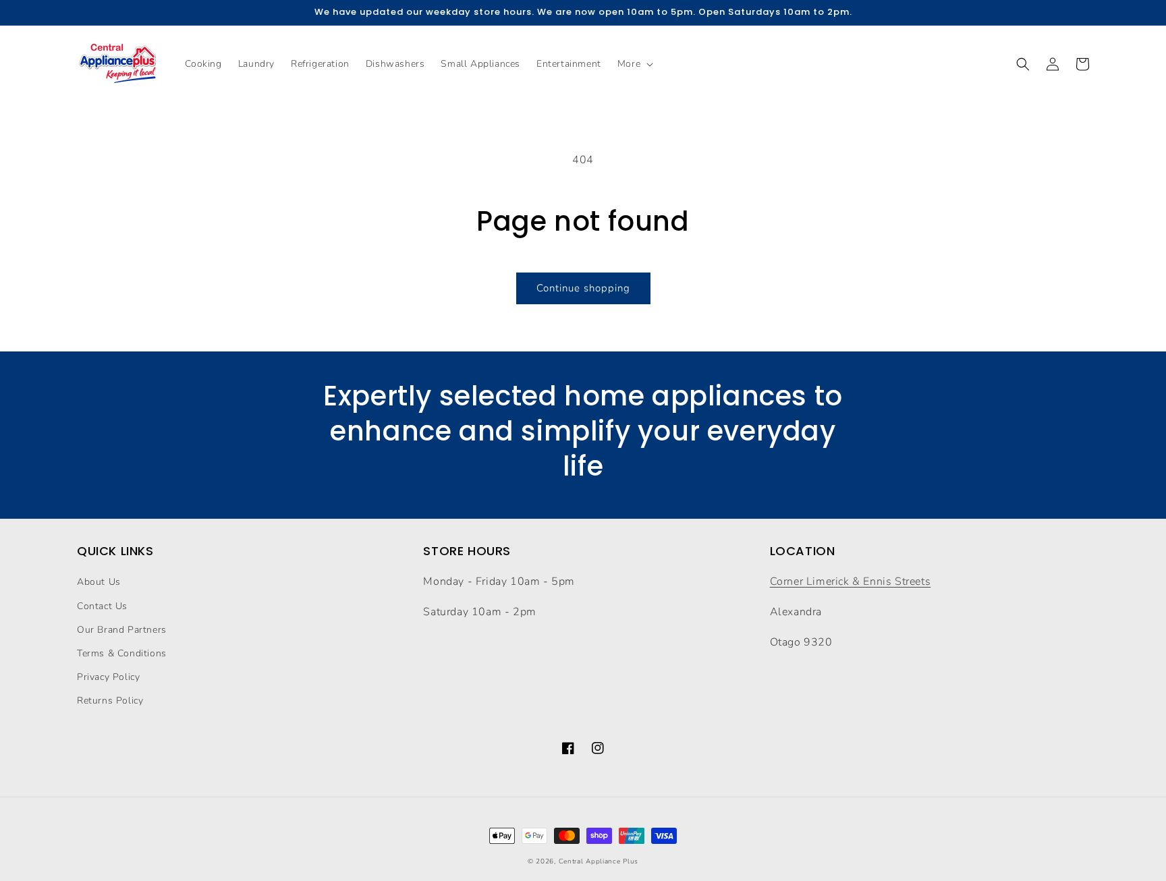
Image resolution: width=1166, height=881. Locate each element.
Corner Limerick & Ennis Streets (850, 581)
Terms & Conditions (122, 653)
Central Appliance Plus (598, 861)
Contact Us (102, 606)
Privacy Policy (108, 677)
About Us (99, 581)
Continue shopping (583, 288)
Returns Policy (110, 700)
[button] (634, 64)
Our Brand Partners (122, 629)
